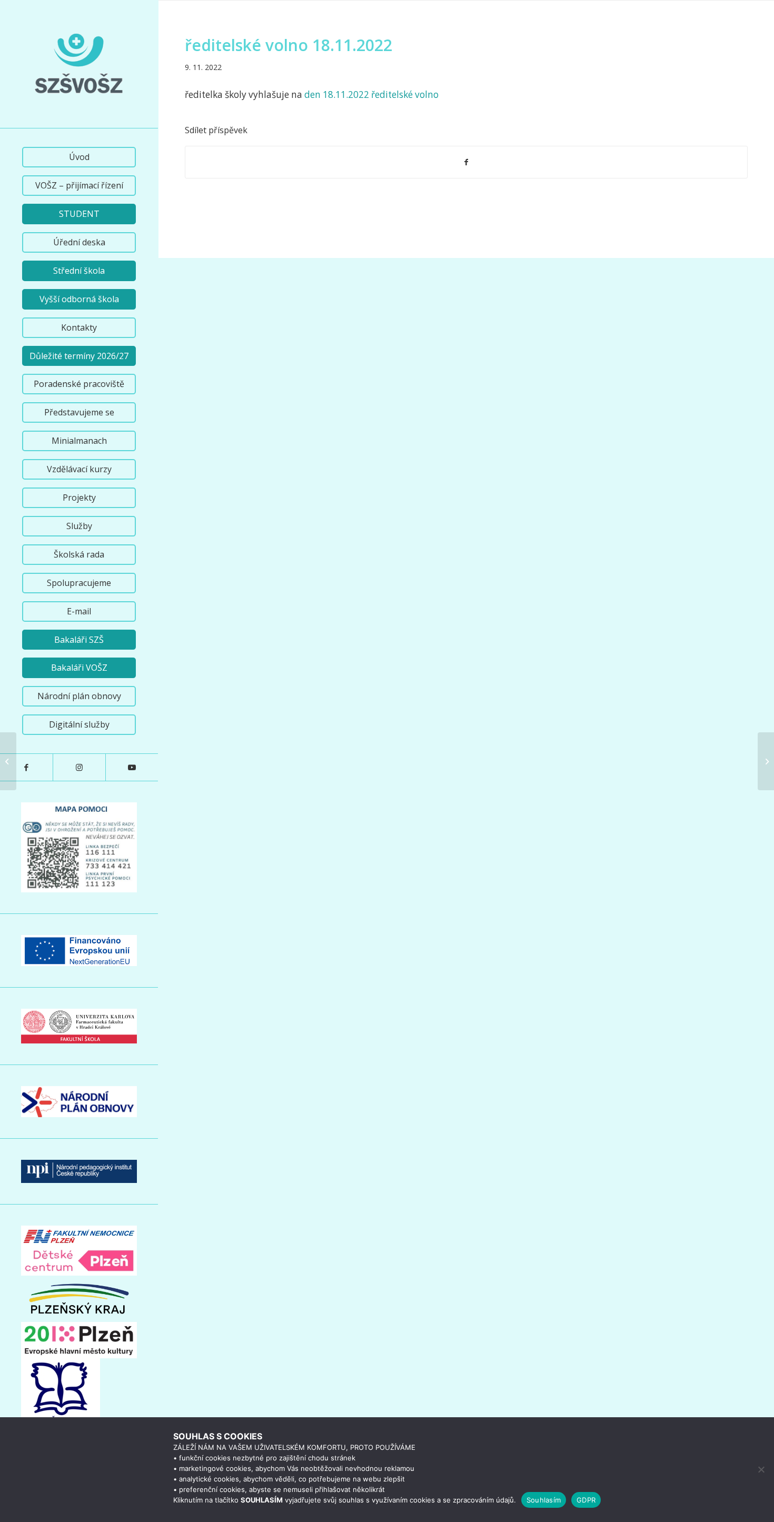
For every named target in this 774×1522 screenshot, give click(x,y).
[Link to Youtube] (131, 767)
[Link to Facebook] (26, 767)
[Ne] (761, 1469)
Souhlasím (544, 1500)
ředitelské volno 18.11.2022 (288, 45)
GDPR (586, 1500)
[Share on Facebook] (466, 162)
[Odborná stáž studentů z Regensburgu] (8, 761)
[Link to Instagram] (79, 767)
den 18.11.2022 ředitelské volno (371, 94)
